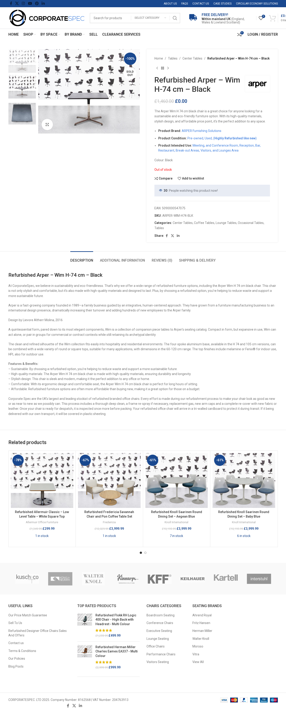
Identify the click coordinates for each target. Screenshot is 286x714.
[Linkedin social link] (43, 3)
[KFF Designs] (159, 578)
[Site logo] (46, 17)
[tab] (81, 258)
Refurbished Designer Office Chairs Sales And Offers (37, 633)
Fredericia (109, 522)
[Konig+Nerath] (60, 578)
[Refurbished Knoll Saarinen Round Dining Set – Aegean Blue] (176, 480)
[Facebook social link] (11, 3)
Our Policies (16, 658)
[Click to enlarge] (47, 124)
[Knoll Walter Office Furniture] (93, 578)
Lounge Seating (158, 638)
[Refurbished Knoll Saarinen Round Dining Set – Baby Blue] (244, 480)
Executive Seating (159, 631)
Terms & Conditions (22, 651)
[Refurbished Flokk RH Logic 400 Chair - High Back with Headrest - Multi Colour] (84, 625)
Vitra (195, 654)
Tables (172, 58)
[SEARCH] (175, 18)
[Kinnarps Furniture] (126, 578)
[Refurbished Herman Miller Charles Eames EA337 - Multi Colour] (84, 657)
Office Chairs (156, 646)
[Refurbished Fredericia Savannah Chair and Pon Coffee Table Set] (109, 480)
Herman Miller (202, 631)
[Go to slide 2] (145, 553)
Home (158, 58)
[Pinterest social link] (36, 3)
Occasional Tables (251, 223)
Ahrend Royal (202, 615)
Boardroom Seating (161, 615)
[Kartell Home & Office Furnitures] (226, 578)
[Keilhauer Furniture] (192, 578)
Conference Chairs (160, 623)
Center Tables (192, 58)
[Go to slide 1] (141, 553)
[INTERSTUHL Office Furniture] (259, 578)
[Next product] (168, 68)
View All (198, 662)
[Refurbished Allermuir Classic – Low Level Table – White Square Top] (42, 480)
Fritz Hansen (201, 623)
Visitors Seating (158, 662)
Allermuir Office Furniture (42, 522)
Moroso (197, 646)
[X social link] (17, 3)
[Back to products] (162, 68)
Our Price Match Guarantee (27, 615)
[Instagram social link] (23, 3)
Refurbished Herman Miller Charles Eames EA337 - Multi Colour (116, 651)
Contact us (16, 643)
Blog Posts (16, 666)
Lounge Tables (226, 223)
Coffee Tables (204, 223)
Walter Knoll (200, 638)
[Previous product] (157, 68)
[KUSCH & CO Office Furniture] (27, 578)
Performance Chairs (161, 654)
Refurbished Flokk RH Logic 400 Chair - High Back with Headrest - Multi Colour (115, 619)
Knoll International (176, 522)
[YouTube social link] (29, 3)
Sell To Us (15, 623)
